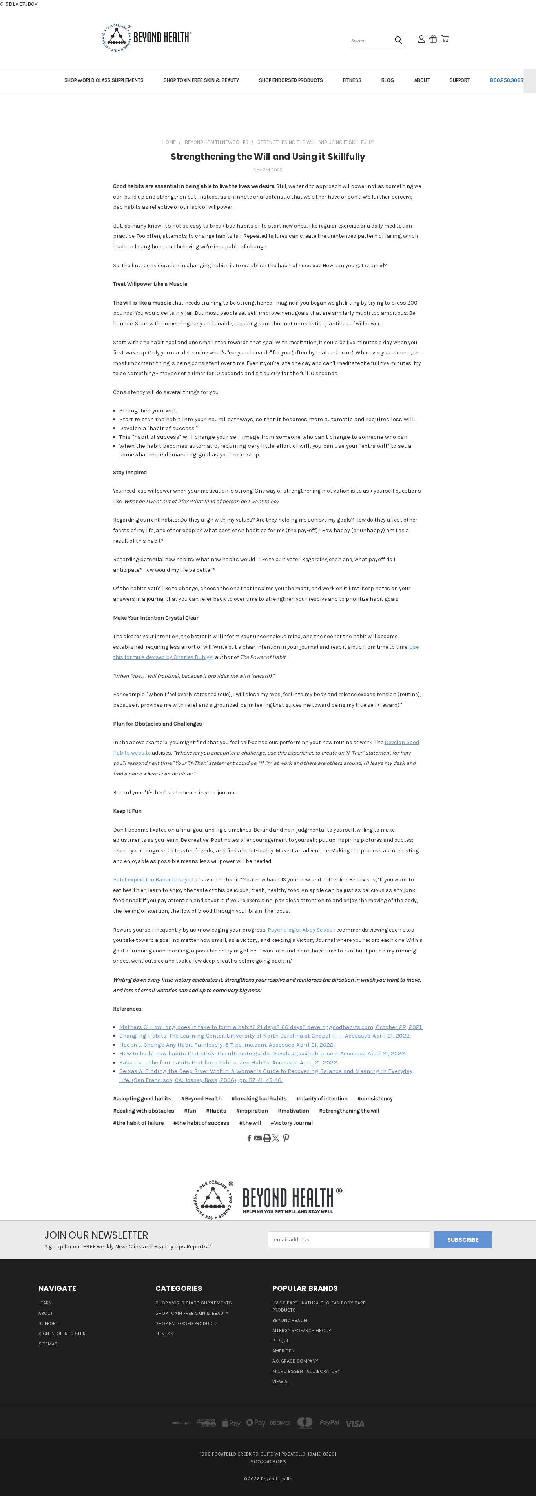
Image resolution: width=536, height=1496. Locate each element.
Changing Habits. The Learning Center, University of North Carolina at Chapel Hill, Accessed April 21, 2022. (265, 1035)
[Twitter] (276, 1138)
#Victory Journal (292, 1123)
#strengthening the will (349, 1110)
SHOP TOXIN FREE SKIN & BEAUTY (201, 80)
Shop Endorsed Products (186, 1323)
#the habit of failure (138, 1123)
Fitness (164, 1333)
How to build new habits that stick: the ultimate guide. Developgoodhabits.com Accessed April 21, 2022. (262, 1053)
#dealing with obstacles (143, 1110)
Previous (515, 1471)
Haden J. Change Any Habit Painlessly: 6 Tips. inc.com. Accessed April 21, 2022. (227, 1044)
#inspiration (252, 1110)
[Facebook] (249, 1138)
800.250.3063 (506, 80)
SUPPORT (460, 80)
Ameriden (283, 1351)
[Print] (267, 1138)
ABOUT (422, 80)
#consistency (375, 1098)
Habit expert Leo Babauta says (152, 879)
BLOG (387, 80)
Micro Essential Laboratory (306, 1371)
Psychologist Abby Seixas (300, 930)
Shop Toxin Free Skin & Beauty (191, 1313)
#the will (250, 1123)
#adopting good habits (142, 1098)
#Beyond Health (201, 1098)
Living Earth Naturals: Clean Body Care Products (319, 1306)
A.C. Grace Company (295, 1361)
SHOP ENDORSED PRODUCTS (291, 80)
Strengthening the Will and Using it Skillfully (268, 157)
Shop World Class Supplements (193, 1303)
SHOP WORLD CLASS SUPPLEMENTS (104, 80)
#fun (190, 1110)
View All (281, 1381)
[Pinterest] (286, 1138)
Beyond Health (289, 1320)
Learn (45, 1303)
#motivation (293, 1110)
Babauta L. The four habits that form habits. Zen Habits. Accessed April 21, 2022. (228, 1062)
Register (75, 1333)
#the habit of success (201, 1123)
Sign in (47, 1333)
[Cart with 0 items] (445, 39)
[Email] (258, 1138)
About (45, 1313)
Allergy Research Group (301, 1330)
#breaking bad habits (259, 1098)
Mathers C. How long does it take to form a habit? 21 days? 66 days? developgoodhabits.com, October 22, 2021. (271, 1027)
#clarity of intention (322, 1098)
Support (48, 1323)
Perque (281, 1340)
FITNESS (352, 80)
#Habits (216, 1110)
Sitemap (47, 1343)
